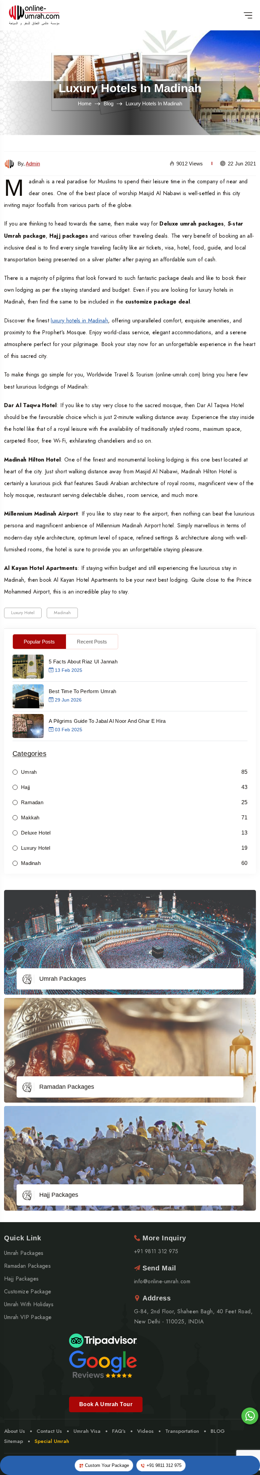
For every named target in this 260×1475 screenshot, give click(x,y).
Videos (145, 1431)
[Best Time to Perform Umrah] (28, 696)
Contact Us (49, 1431)
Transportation (182, 1431)
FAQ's (119, 1431)
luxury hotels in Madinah (79, 320)
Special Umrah (52, 1441)
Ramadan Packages (66, 1086)
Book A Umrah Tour (105, 1404)
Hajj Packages (58, 1194)
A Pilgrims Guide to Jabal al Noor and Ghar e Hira (107, 721)
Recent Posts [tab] (92, 641)
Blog (108, 103)
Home (84, 103)
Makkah (30, 817)
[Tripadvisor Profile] (103, 1340)
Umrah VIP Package (27, 1317)
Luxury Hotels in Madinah (130, 88)
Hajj (25, 787)
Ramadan (32, 802)
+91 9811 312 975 (163, 1465)
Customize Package (27, 1291)
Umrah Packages (62, 978)
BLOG (218, 1431)
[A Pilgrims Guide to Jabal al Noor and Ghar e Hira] (28, 725)
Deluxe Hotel (36, 832)
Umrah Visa (87, 1431)
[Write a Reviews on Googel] (103, 1364)
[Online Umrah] (35, 15)
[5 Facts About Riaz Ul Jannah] (28, 666)
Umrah (29, 771)
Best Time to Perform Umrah (82, 691)
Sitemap (13, 1441)
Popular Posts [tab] (39, 641)
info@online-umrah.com (162, 1281)
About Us (14, 1431)
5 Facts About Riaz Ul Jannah (83, 661)
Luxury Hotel (23, 613)
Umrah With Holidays (28, 1304)
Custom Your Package (106, 1465)
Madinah (62, 613)
